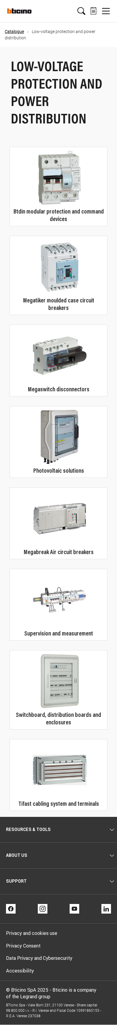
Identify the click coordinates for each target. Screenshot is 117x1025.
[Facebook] (11, 909)
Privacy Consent (23, 946)
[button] (81, 11)
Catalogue (14, 31)
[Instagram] (42, 909)
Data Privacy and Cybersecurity (39, 958)
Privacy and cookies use (31, 933)
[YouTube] (74, 909)
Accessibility (20, 971)
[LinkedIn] (106, 909)
